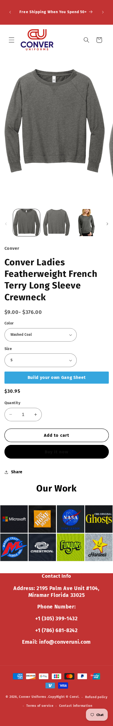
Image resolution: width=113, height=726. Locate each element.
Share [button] (17, 472)
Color (9, 323)
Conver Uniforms (32, 697)
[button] (11, 40)
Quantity (12, 403)
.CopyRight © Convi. (63, 697)
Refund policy (96, 697)
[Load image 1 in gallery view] (26, 222)
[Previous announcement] (10, 12)
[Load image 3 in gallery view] (86, 222)
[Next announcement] (103, 12)
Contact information (76, 706)
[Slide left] (6, 224)
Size (8, 349)
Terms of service (39, 706)
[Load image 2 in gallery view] (56, 222)
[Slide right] (107, 224)
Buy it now (56, 451)
